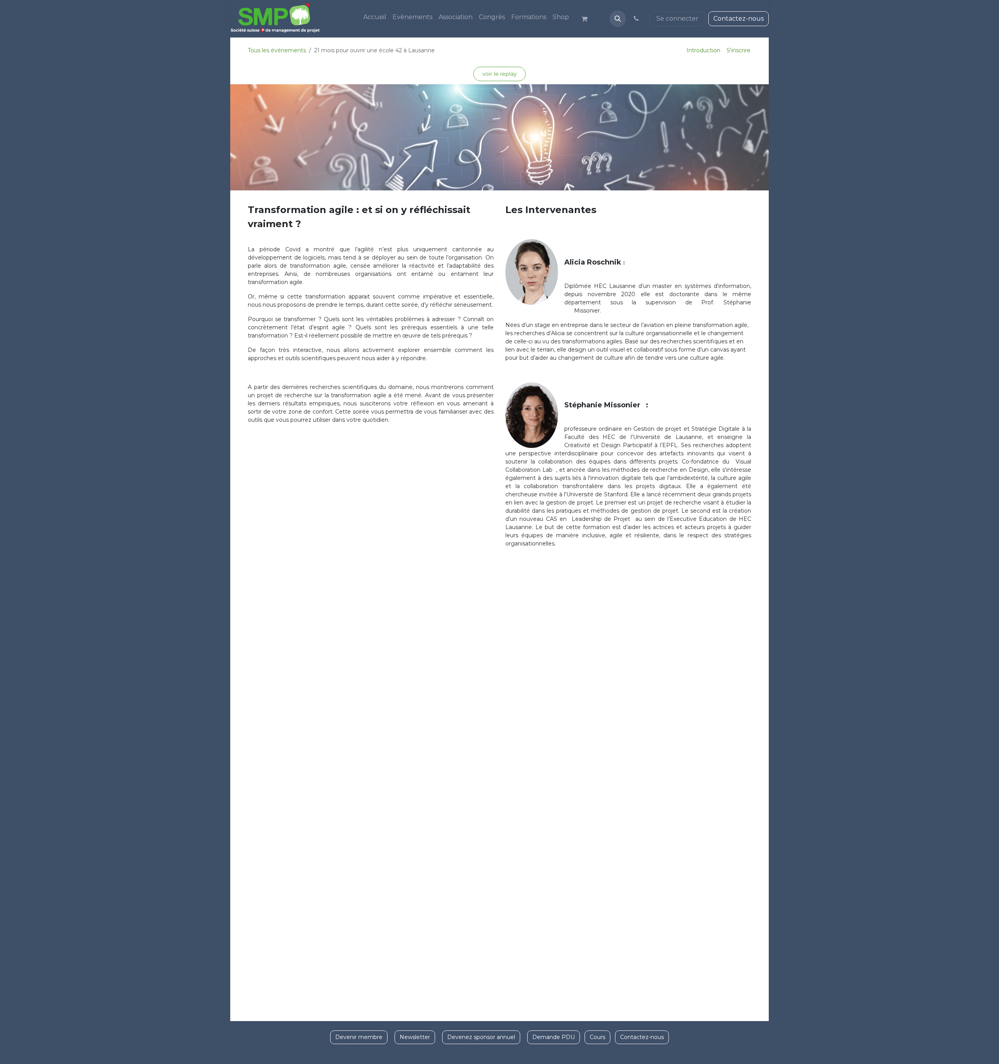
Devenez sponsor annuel (481, 1037)
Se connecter (677, 18)
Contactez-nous (738, 18)
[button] (618, 19)
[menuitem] (374, 17)
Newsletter (415, 1037)
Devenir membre (358, 1037)
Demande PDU (553, 1037)
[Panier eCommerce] (587, 18)
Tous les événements (277, 50)
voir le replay (499, 73)
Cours (597, 1037)
